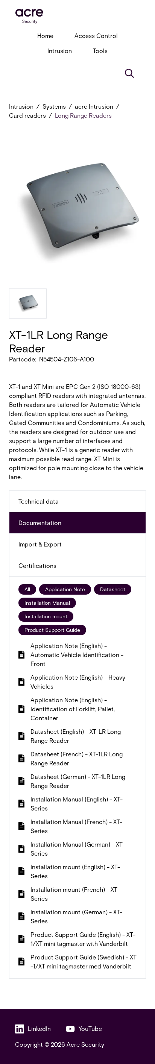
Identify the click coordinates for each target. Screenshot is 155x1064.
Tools (100, 50)
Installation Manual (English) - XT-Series (76, 803)
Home (45, 35)
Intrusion (59, 50)
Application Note (65, 589)
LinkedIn (39, 1028)
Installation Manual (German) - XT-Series (77, 849)
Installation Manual (47, 603)
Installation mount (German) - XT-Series (76, 916)
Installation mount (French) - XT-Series (75, 894)
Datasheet (112, 589)
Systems (54, 106)
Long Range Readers (83, 115)
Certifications (37, 565)
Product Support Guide (52, 630)
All (27, 589)
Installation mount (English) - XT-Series (75, 871)
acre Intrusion (94, 106)
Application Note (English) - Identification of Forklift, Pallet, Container (72, 708)
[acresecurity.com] (77, 16)
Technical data (38, 501)
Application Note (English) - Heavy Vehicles (77, 682)
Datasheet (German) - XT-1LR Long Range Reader (77, 781)
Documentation (39, 522)
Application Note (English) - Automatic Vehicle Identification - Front (76, 654)
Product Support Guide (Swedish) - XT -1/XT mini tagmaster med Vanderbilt (83, 961)
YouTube (90, 1028)
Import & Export (40, 544)
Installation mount (45, 616)
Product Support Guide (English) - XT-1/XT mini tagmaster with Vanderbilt (82, 939)
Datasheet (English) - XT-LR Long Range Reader (75, 736)
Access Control (96, 35)
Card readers (27, 115)
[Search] (129, 73)
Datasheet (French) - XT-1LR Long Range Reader (76, 758)
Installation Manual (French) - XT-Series (76, 826)
